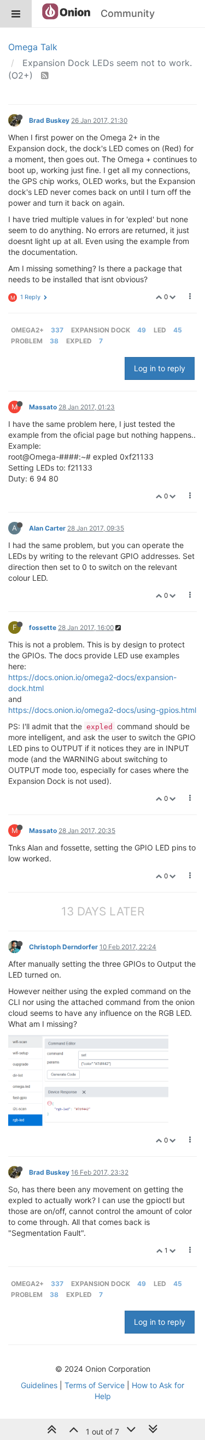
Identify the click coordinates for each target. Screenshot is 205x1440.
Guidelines (39, 1385)
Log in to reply (159, 368)
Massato (43, 407)
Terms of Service (95, 1385)
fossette (42, 627)
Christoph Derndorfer (63, 947)
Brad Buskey (49, 120)
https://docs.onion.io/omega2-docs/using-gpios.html (102, 710)
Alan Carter (47, 528)
